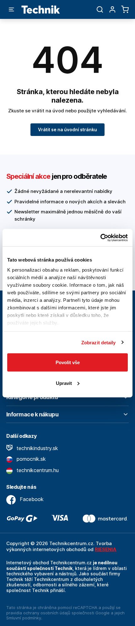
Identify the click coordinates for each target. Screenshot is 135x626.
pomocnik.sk (30, 459)
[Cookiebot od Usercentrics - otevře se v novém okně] (100, 238)
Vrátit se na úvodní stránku (67, 129)
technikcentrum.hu (37, 470)
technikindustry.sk (36, 448)
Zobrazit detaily (98, 342)
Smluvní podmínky (23, 617)
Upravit (64, 383)
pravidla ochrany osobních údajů (38, 612)
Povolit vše (68, 362)
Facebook (31, 499)
